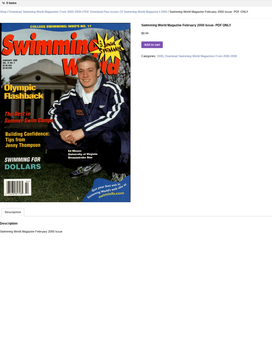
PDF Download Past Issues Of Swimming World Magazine (120, 11)
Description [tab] (13, 212)
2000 (164, 11)
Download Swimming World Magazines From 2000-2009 (45, 11)
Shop (3, 11)
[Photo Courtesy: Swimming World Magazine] (65, 112)
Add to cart (152, 44)
